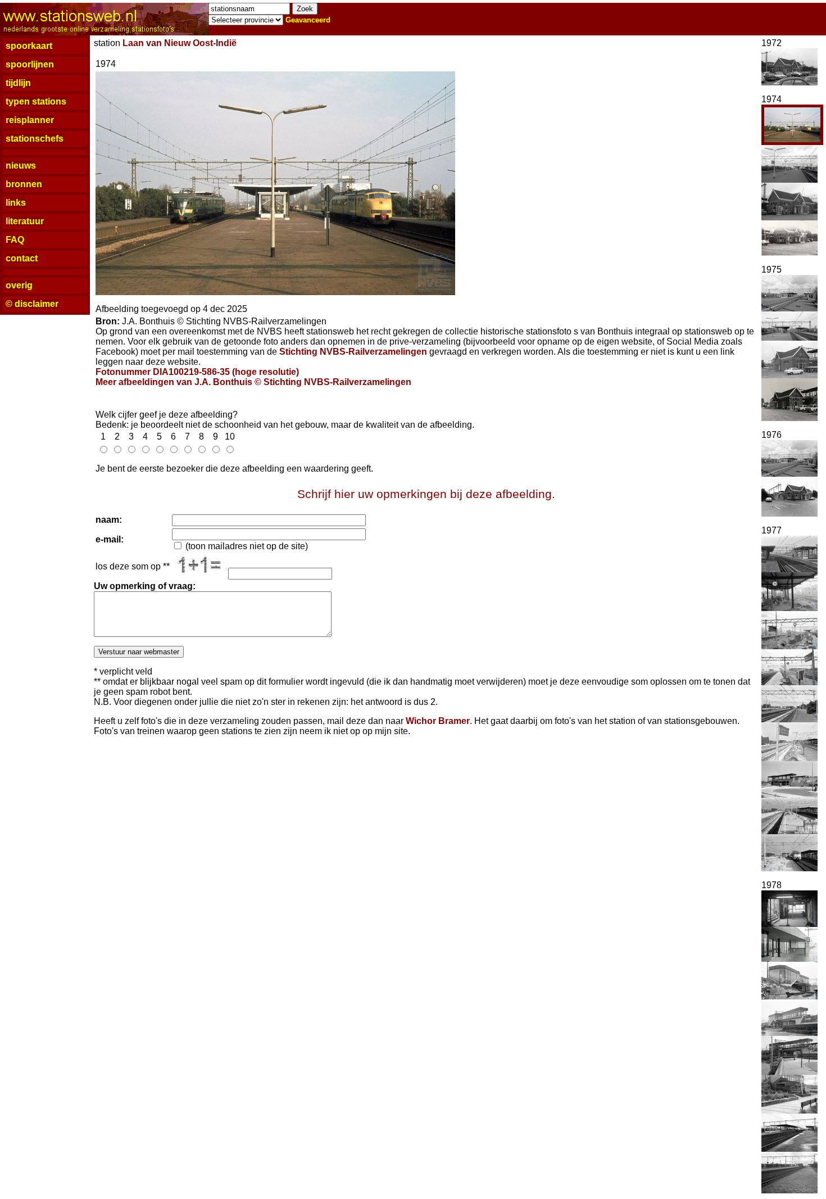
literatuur (25, 221)
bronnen (24, 184)
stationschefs (34, 138)
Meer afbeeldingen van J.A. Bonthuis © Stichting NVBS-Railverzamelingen (253, 382)
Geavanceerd (307, 20)
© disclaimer (32, 304)
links (16, 202)
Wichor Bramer (438, 721)
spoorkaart (29, 46)
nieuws (21, 165)
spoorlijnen (30, 64)
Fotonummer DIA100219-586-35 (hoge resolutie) (197, 372)
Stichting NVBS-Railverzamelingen (353, 351)
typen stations (36, 101)
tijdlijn (18, 83)
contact (22, 258)
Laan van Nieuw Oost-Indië (179, 43)
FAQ (15, 240)
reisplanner (30, 120)
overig (19, 285)
